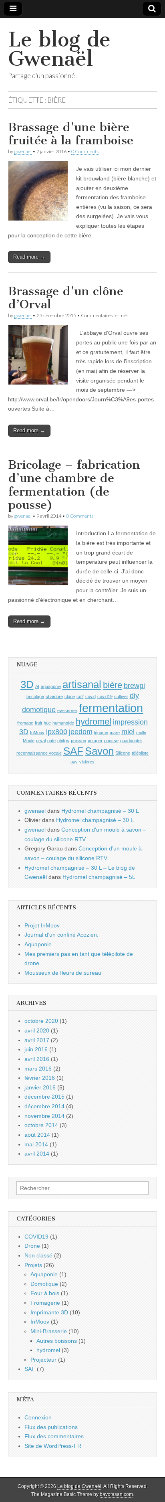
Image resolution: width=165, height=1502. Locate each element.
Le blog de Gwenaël (59, 49)
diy (134, 696)
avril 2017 (36, 1040)
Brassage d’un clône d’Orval (65, 298)
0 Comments (85, 151)
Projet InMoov (42, 925)
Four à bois (44, 1293)
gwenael (23, 151)
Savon (99, 751)
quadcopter (131, 740)
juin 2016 (36, 1049)
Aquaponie (38, 944)
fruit (38, 723)
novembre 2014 (44, 1116)
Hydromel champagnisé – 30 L (100, 811)
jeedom (81, 732)
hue (47, 723)
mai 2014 (36, 1144)
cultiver (121, 696)
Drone (32, 1246)
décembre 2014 (44, 1106)
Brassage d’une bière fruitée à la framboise (70, 134)
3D (27, 684)
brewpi (134, 686)
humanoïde (63, 723)
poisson (78, 740)
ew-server (67, 710)
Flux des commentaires (54, 1436)
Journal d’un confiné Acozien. (61, 934)
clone (69, 696)
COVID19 (36, 1236)
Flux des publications (51, 1427)
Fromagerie (45, 1303)
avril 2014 (36, 1153)
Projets (33, 1265)
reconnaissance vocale (39, 753)
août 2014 (37, 1135)
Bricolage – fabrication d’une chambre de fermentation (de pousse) (74, 484)
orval (41, 740)
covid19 (105, 696)
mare (115, 732)
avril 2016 (36, 1059)
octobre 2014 (41, 1125)
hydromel (93, 722)
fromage (25, 723)
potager (95, 740)
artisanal (81, 684)
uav (74, 761)
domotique (39, 710)
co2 (80, 696)
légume (101, 732)
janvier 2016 (40, 1087)
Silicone (122, 753)
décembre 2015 (44, 1096)
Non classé (38, 1255)
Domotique (44, 1284)
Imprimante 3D (49, 1312)
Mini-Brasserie (48, 1331)
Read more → (29, 257)
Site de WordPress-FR (52, 1446)
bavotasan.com (116, 1494)
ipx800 (56, 732)
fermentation (111, 708)
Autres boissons (56, 1341)
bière (112, 685)
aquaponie (51, 686)
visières (87, 761)
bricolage (35, 696)
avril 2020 (36, 1030)
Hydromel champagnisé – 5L (98, 877)
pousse (111, 740)
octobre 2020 (41, 1021)
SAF (73, 751)
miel (128, 732)
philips (63, 740)
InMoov (37, 732)
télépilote (140, 753)
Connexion (38, 1417)
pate (51, 740)
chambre (54, 696)
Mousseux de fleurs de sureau (62, 973)
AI (37, 686)
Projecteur (43, 1359)
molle (141, 732)
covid (90, 696)
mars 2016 (38, 1068)
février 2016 (39, 1078)
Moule (28, 740)
